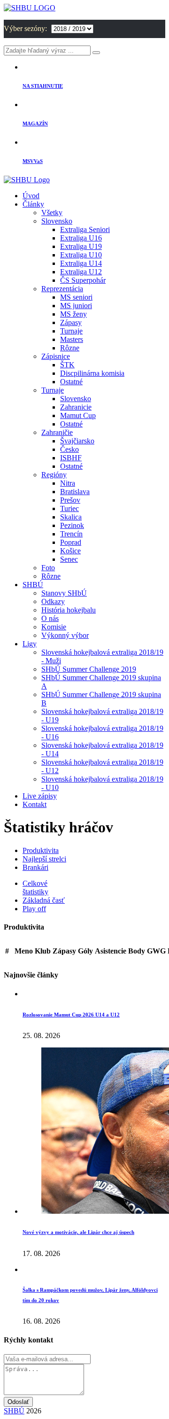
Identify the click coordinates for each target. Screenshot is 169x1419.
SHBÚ (33, 585)
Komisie (53, 627)
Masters (71, 339)
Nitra (67, 483)
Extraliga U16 (81, 238)
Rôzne (69, 348)
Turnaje (71, 331)
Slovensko (56, 221)
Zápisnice (55, 356)
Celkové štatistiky (35, 887)
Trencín (71, 534)
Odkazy (53, 601)
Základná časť (44, 900)
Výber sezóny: (26, 28)
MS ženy (73, 314)
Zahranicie (76, 407)
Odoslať (18, 1401)
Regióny (54, 475)
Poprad (70, 542)
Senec (69, 559)
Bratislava (75, 492)
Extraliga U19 (81, 246)
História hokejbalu (68, 610)
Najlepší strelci (44, 859)
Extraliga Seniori (85, 229)
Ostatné (71, 382)
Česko (69, 449)
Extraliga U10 (81, 255)
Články (33, 204)
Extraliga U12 (81, 272)
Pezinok (72, 525)
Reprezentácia (62, 289)
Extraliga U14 (81, 263)
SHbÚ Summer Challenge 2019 (88, 669)
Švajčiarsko (77, 441)
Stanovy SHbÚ (64, 593)
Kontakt (34, 804)
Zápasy (71, 322)
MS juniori (76, 306)
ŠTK (67, 365)
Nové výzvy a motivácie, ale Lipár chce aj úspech (78, 1232)
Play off (34, 909)
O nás (50, 618)
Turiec (69, 508)
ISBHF (71, 458)
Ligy (30, 644)
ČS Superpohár (83, 280)
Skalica (71, 517)
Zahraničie (57, 432)
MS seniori (76, 297)
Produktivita (41, 850)
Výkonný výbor (65, 635)
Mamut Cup (78, 415)
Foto (48, 568)
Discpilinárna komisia (92, 373)
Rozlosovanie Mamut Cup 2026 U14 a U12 (71, 1014)
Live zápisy (40, 796)
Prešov (70, 500)
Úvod (31, 196)
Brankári (35, 867)
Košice (70, 551)
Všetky (51, 213)
